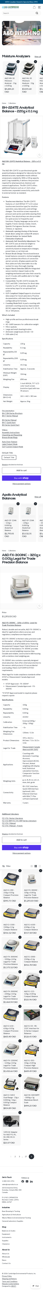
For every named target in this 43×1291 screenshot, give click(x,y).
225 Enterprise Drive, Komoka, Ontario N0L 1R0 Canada (11, 1190)
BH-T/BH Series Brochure (12, 413)
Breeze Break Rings (10, 437)
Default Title (7, 453)
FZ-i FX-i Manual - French (12, 826)
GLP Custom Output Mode (12, 447)
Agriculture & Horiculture (11, 1215)
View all (38, 56)
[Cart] (34, 7)
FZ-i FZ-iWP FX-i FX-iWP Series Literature (19, 821)
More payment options (22, 484)
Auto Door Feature (9, 442)
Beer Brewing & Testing (11, 1211)
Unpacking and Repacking (12, 435)
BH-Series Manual (9, 420)
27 (26, 1156)
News (4, 1260)
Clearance (6, 1244)
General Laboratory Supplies (12, 1221)
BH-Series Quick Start (10, 425)
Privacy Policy (7, 1276)
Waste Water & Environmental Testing (16, 1218)
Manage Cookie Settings (10, 1284)
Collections (12, 103)
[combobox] (21, 13)
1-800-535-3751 (26, 2)
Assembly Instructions (11, 432)
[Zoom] (39, 155)
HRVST (13, 1286)
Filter (8, 866)
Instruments (6, 1237)
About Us (5, 1254)
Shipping (5, 465)
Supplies (5, 1241)
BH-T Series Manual (10, 416)
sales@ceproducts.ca (10, 1184)
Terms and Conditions (9, 1281)
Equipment (6, 1234)
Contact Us (6, 1263)
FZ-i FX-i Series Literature (12, 818)
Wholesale (6, 1257)
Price (4, 612)
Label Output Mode (9, 444)
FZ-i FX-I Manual (9, 823)
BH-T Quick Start (9, 422)
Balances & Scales (8, 1231)
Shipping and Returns (9, 1279)
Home (4, 103)
